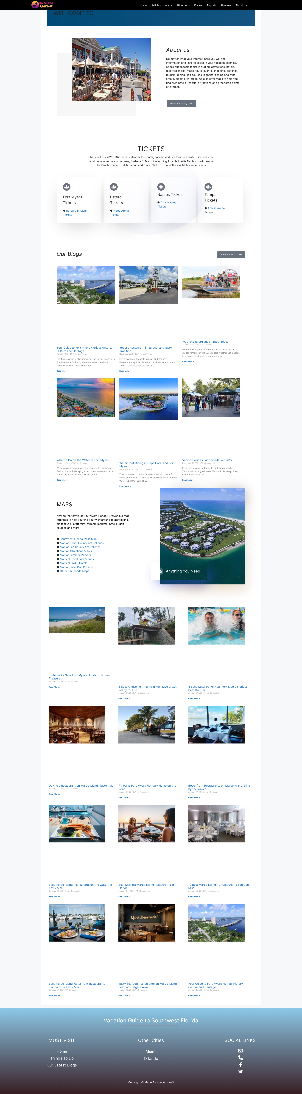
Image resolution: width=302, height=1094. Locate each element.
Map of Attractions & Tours (77, 551)
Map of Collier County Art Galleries (82, 543)
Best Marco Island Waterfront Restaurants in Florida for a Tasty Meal (78, 985)
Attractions (183, 5)
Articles (156, 5)
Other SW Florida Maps (74, 571)
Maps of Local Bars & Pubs (77, 559)
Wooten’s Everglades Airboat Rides (205, 341)
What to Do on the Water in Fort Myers (83, 460)
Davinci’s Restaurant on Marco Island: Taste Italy (81, 785)
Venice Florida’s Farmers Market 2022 (207, 460)
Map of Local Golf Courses (76, 567)
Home (143, 5)
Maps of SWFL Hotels (73, 563)
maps (168, 5)
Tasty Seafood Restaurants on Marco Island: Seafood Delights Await (148, 985)
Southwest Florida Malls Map (78, 539)
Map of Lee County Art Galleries (80, 547)
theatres (226, 5)
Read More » (62, 371)
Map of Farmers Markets (75, 555)
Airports (211, 5)
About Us (241, 5)
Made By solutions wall (159, 1082)
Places (198, 5)
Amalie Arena (216, 208)
